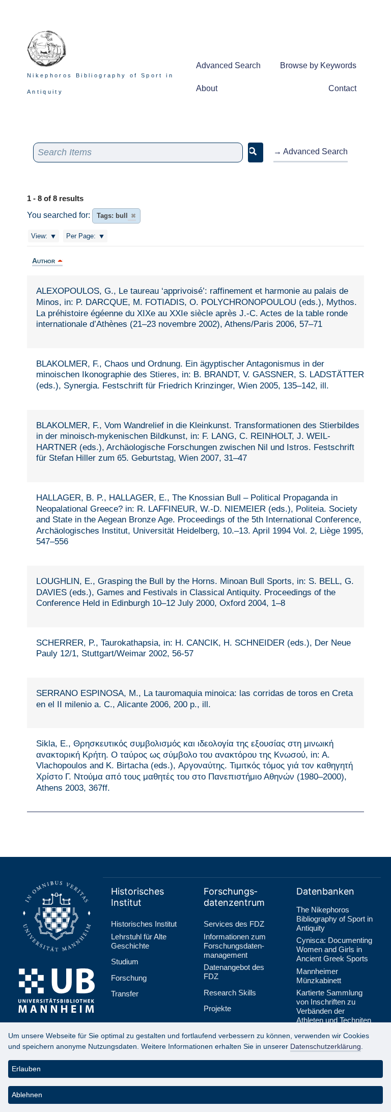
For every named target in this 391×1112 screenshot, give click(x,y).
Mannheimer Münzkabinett (318, 976)
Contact (342, 88)
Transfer (124, 993)
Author (43, 261)
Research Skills (230, 992)
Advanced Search (228, 65)
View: (39, 236)
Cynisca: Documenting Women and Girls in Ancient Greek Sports (334, 949)
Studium (124, 961)
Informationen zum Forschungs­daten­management (235, 945)
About (206, 88)
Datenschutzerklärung (325, 1046)
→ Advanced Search (310, 151)
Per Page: (81, 236)
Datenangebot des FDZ (234, 972)
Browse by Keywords (318, 65)
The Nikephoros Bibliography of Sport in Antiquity (334, 918)
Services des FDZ (234, 924)
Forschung (129, 978)
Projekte (217, 1008)
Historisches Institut (144, 924)
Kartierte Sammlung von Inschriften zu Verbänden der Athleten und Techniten (333, 1006)
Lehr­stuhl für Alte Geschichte (138, 941)
